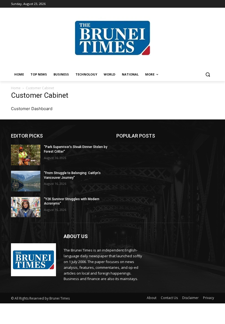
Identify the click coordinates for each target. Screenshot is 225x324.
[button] (207, 74)
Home (16, 88)
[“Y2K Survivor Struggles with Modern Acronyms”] (25, 207)
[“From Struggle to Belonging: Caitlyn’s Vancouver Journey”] (25, 181)
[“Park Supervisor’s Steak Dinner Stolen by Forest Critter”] (25, 155)
